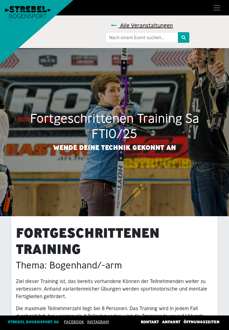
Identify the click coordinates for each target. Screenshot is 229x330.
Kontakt (150, 321)
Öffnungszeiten (201, 321)
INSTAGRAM (98, 321)
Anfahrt (171, 321)
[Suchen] (183, 37)
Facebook (74, 321)
